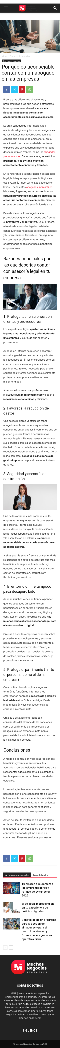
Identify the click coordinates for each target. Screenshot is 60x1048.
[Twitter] (14, 89)
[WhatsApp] (29, 89)
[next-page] (11, 947)
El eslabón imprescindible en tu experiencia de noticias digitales (38, 907)
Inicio (4, 56)
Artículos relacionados (17, 875)
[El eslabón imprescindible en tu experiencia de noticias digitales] (11, 907)
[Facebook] (6, 89)
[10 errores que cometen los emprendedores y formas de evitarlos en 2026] (11, 888)
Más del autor (40, 875)
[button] (5, 8)
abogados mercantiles (39, 187)
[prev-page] (5, 947)
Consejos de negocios (20, 56)
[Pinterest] (22, 89)
